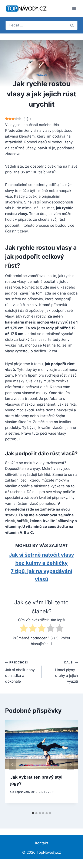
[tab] (33, 813)
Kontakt (41, 843)
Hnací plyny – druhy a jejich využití (66, 672)
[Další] (70, 764)
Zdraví (41, 75)
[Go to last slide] (12, 764)
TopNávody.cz (24, 792)
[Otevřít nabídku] (74, 8)
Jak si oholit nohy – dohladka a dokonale (21, 672)
